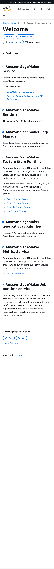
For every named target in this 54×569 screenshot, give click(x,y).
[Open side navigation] (4, 16)
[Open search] (48, 9)
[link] (39, 23)
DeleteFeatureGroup (17, 203)
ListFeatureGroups (16, 211)
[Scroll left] (15, 9)
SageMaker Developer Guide (21, 91)
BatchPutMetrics (15, 273)
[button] (11, 53)
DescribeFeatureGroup (18, 207)
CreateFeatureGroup (17, 199)
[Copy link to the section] (3, 66)
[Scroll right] (41, 9)
